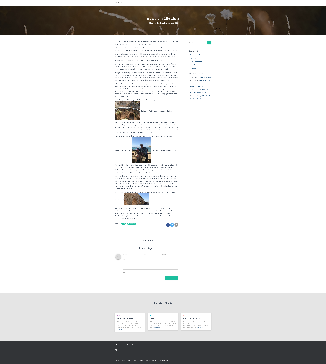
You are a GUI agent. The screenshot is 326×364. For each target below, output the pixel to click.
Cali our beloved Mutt (196, 61)
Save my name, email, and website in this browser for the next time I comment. (147, 273)
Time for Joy (193, 58)
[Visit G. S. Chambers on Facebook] (118, 350)
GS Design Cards (172, 3)
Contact (207, 3)
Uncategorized (131, 223)
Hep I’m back (193, 64)
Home (151, 3)
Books (163, 3)
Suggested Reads (183, 3)
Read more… (121, 329)
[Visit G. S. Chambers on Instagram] (116, 350)
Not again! (193, 68)
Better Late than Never (196, 55)
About (157, 3)
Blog (192, 3)
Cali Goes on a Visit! (205, 77)
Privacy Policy (164, 360)
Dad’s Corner (199, 3)
